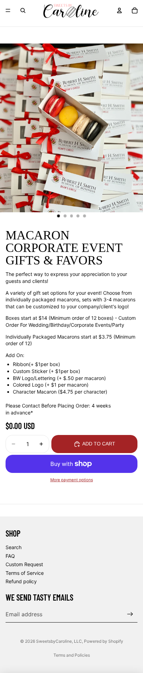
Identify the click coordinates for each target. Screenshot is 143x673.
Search (14, 547)
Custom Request (24, 564)
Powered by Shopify (103, 641)
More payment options (71, 479)
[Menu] (8, 10)
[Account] (119, 10)
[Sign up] (130, 614)
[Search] (23, 10)
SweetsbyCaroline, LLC (59, 641)
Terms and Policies (71, 655)
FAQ (10, 556)
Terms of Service (25, 573)
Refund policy (21, 581)
